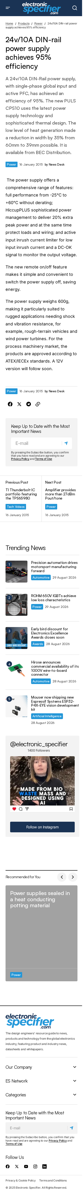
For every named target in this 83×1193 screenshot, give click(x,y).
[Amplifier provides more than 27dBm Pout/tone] (59, 499)
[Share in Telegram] (28, 404)
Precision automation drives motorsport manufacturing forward (54, 567)
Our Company (19, 1067)
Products (23, 23)
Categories (16, 1094)
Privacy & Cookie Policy (21, 1180)
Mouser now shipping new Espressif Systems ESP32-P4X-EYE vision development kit (55, 703)
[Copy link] (37, 404)
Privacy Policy (20, 459)
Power (38, 23)
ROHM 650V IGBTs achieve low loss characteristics (53, 598)
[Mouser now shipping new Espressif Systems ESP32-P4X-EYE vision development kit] (16, 706)
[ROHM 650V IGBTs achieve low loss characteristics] (16, 605)
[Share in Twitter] (19, 404)
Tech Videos (16, 507)
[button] (7, 8)
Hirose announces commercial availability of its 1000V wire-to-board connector (55, 668)
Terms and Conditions (52, 1180)
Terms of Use (43, 459)
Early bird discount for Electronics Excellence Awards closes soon (49, 633)
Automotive (41, 577)
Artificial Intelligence (47, 716)
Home (9, 23)
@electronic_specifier (39, 744)
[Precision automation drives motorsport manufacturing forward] (16, 572)
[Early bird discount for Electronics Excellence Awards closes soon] (16, 638)
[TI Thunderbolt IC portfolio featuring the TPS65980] (24, 499)
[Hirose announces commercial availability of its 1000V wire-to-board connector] (16, 671)
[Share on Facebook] (10, 404)
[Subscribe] (67, 443)
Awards (38, 644)
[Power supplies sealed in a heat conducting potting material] (41, 933)
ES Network (16, 1080)
